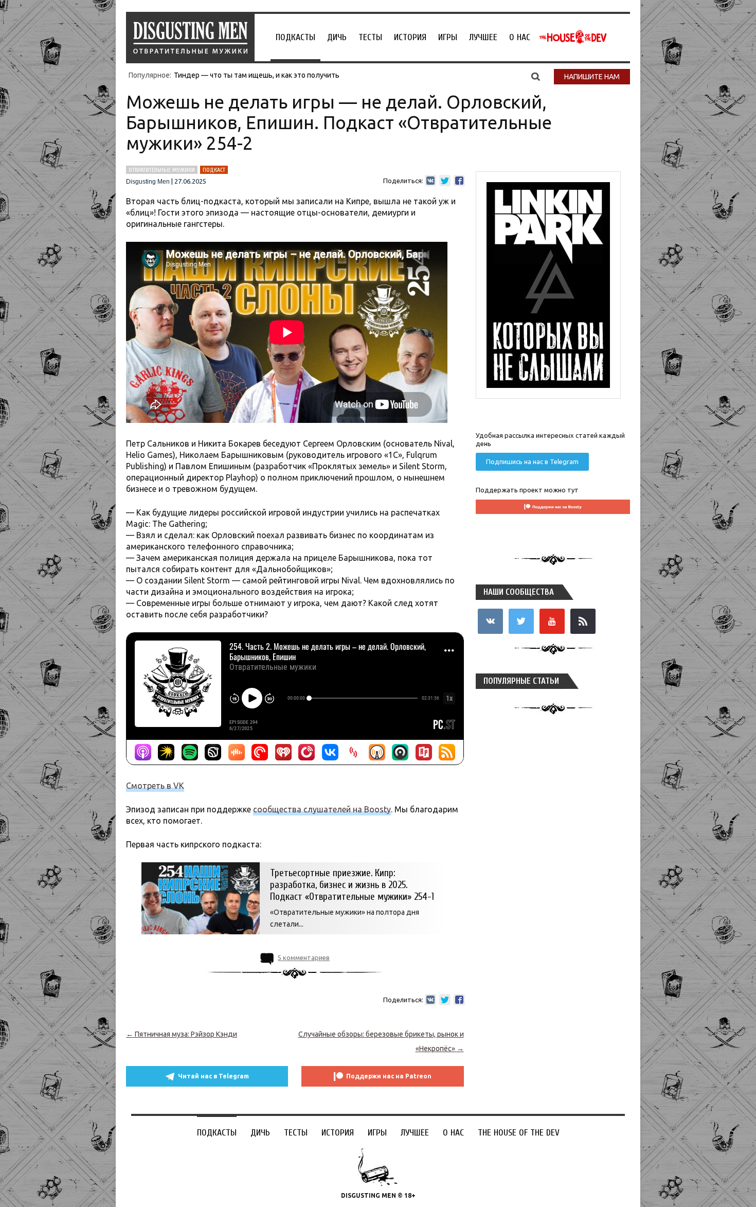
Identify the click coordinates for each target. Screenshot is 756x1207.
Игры (447, 37)
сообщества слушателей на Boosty (322, 809)
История (410, 37)
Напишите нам (592, 77)
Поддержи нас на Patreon (388, 1076)
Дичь (337, 37)
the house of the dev (572, 37)
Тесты (370, 37)
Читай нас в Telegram (213, 1076)
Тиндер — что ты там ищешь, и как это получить (256, 75)
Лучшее (483, 37)
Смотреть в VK (155, 785)
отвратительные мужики (162, 169)
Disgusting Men (148, 181)
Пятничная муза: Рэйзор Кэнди (181, 1034)
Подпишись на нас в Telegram (532, 461)
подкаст (214, 169)
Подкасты (295, 37)
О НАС (519, 37)
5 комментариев (304, 957)
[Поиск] (535, 76)
